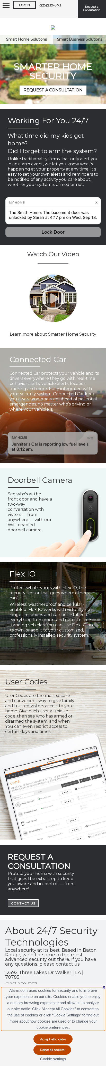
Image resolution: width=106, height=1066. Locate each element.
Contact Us (23, 903)
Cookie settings (53, 1059)
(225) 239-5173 (50, 5)
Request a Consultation (91, 8)
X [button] (104, 987)
